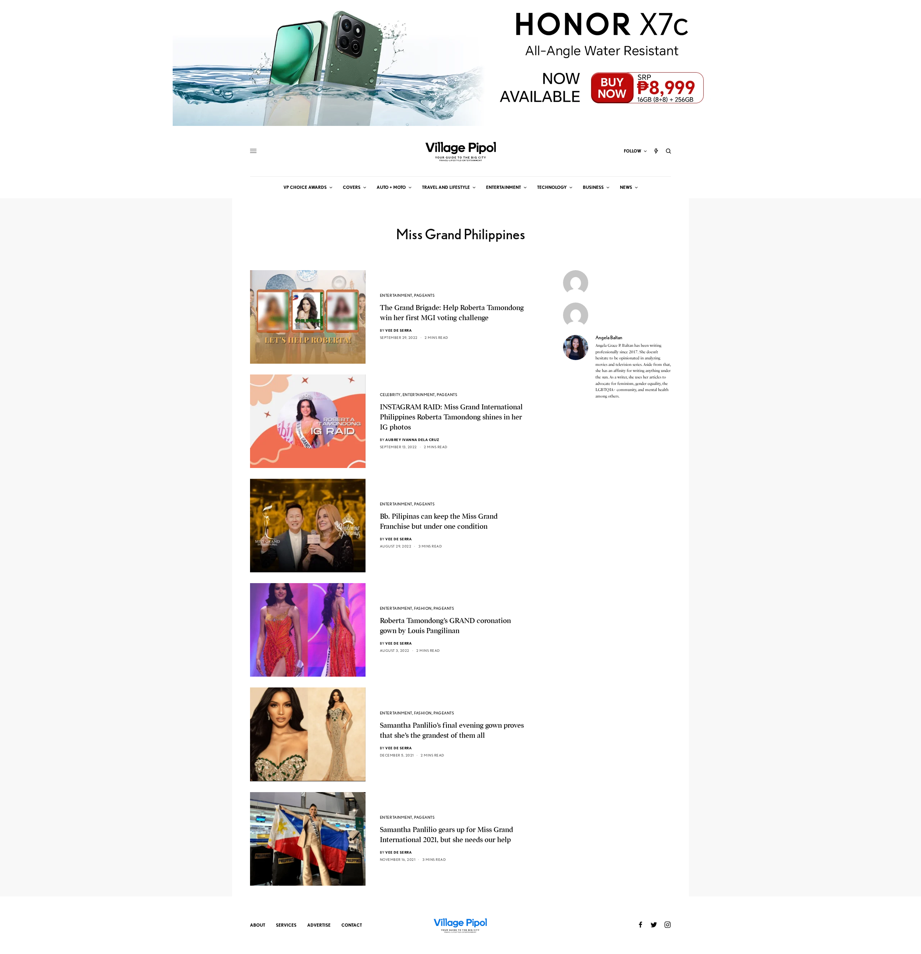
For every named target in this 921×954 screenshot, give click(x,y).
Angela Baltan (608, 337)
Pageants (424, 295)
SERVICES (286, 925)
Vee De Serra (398, 330)
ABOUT (257, 925)
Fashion (423, 608)
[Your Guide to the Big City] (460, 151)
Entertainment (396, 295)
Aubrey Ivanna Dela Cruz (412, 439)
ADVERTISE (319, 925)
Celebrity (390, 394)
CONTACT (351, 925)
